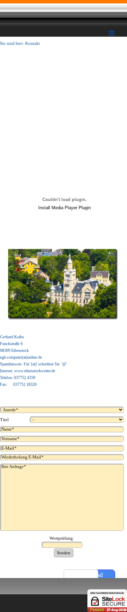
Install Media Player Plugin (64, 207)
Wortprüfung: (61, 538)
